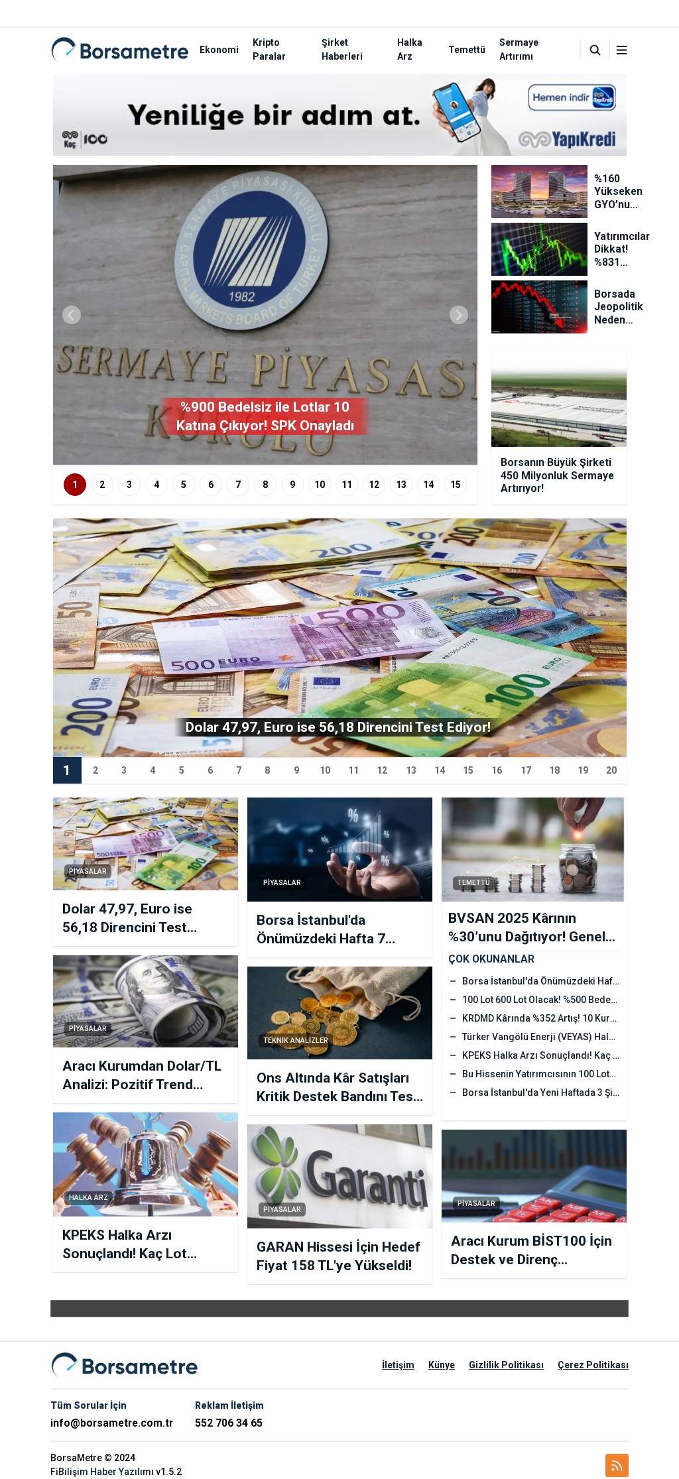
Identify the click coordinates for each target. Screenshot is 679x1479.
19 (583, 770)
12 (374, 484)
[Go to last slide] (71, 315)
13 (401, 484)
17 (526, 770)
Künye (441, 1365)
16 (496, 770)
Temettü (466, 49)
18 (554, 770)
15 (455, 484)
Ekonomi (219, 49)
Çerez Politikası (593, 1365)
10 (319, 484)
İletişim (398, 1365)
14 (428, 484)
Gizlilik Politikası (506, 1365)
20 (611, 770)
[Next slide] (459, 315)
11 (346, 484)
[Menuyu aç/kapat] (622, 50)
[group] (265, 315)
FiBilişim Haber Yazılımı (102, 1471)
